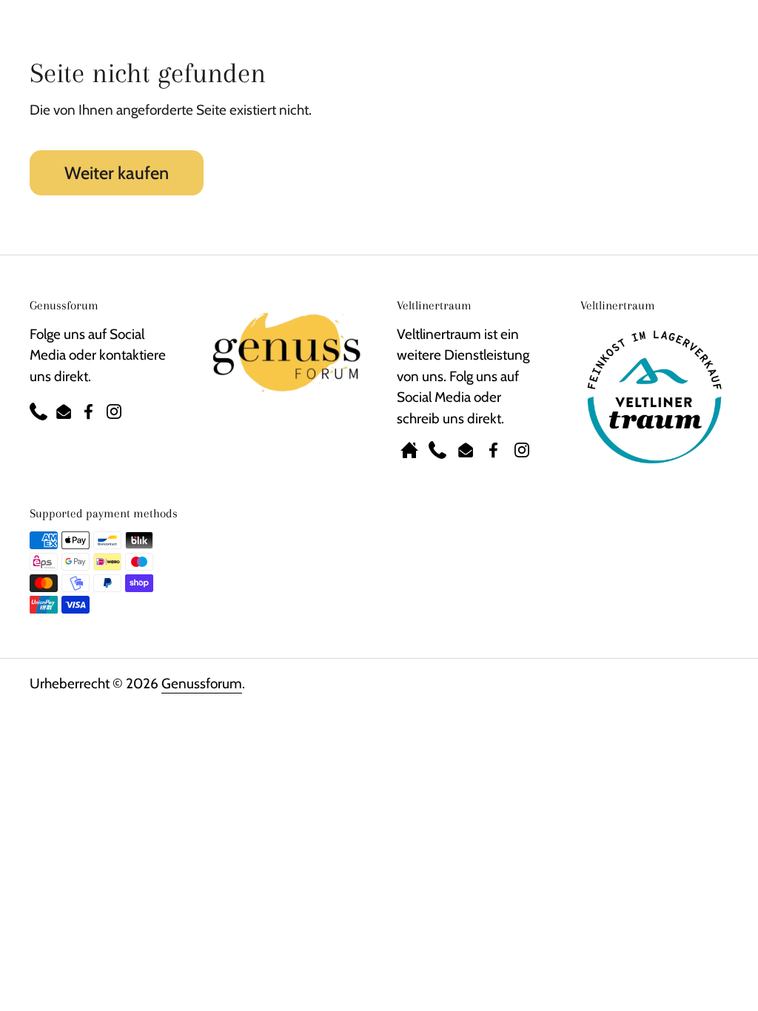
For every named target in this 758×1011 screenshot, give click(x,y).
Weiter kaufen (116, 173)
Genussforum (201, 683)
